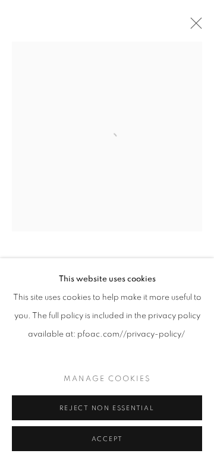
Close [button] (193, 27)
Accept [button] (107, 439)
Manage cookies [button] (107, 379)
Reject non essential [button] (106, 408)
